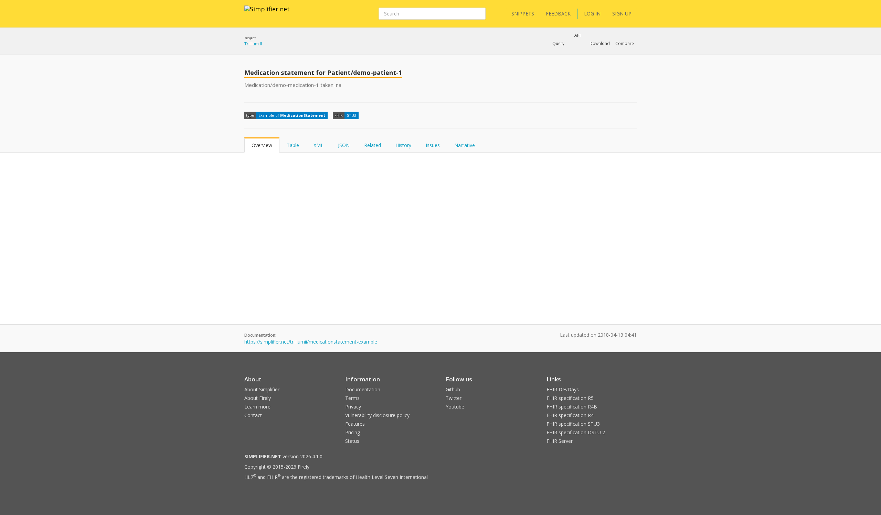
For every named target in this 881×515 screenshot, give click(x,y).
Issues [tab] (433, 145)
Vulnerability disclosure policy (377, 415)
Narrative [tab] (464, 145)
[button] (558, 43)
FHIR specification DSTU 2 (575, 432)
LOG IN (592, 13)
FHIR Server (559, 441)
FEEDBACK (558, 13)
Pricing (352, 432)
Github (453, 389)
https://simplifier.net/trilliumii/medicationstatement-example (310, 341)
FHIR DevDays (562, 389)
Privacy (353, 406)
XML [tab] (318, 145)
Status (352, 441)
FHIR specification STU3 (573, 424)
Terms (352, 398)
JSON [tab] (344, 145)
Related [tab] (372, 145)
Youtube (455, 406)
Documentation (362, 389)
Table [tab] (293, 145)
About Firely (257, 398)
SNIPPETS (522, 13)
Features (355, 424)
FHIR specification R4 (570, 415)
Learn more (257, 406)
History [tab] (403, 145)
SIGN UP (621, 13)
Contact (253, 415)
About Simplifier (261, 389)
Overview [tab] (262, 145)
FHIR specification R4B (571, 406)
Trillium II (253, 44)
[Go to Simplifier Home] (267, 13)
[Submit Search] (480, 14)
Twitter (453, 398)
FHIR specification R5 (570, 398)
